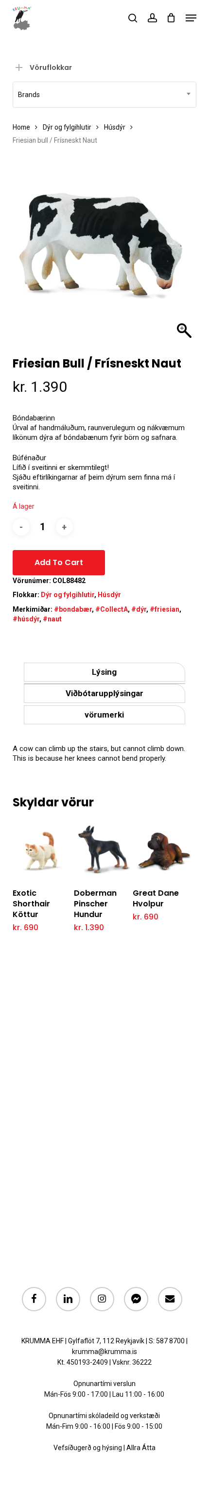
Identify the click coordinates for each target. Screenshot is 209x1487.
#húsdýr (26, 619)
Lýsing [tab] (104, 672)
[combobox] (104, 95)
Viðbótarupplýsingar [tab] (104, 693)
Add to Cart (59, 562)
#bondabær (73, 609)
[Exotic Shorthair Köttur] (42, 849)
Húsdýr (114, 127)
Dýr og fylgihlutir (67, 127)
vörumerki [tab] (104, 714)
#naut (52, 619)
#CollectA (111, 609)
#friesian (164, 609)
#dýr (138, 609)
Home (21, 127)
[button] (191, 18)
